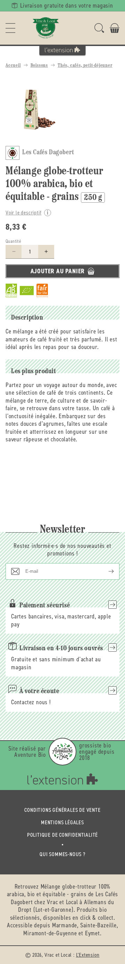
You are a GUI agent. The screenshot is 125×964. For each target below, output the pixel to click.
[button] (10, 28)
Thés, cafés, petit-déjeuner (85, 65)
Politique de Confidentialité (62, 834)
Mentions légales (62, 822)
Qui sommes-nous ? (62, 854)
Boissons (39, 65)
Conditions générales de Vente (62, 810)
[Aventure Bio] (62, 751)
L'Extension (88, 954)
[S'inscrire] (105, 571)
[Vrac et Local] (46, 28)
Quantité (13, 241)
